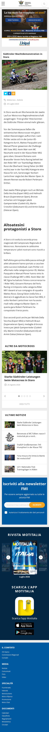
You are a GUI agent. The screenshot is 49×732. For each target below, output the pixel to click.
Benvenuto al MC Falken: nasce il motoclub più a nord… (31, 434)
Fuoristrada (6, 687)
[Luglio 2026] (24, 557)
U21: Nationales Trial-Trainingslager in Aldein (27, 468)
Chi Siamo (5, 652)
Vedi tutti (24, 404)
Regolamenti (6, 719)
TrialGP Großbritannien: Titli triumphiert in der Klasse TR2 (29, 446)
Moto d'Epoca (7, 696)
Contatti (5, 658)
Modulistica (6, 722)
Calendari (5, 713)
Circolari (5, 725)
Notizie (20, 100)
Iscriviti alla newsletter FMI (24, 486)
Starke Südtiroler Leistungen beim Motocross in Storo (22, 378)
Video (4, 677)
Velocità (5, 690)
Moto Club (6, 702)
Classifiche (6, 716)
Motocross (11, 100)
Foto (3, 674)
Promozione (6, 699)
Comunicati (6, 671)
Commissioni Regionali (10, 655)
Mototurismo (7, 693)
